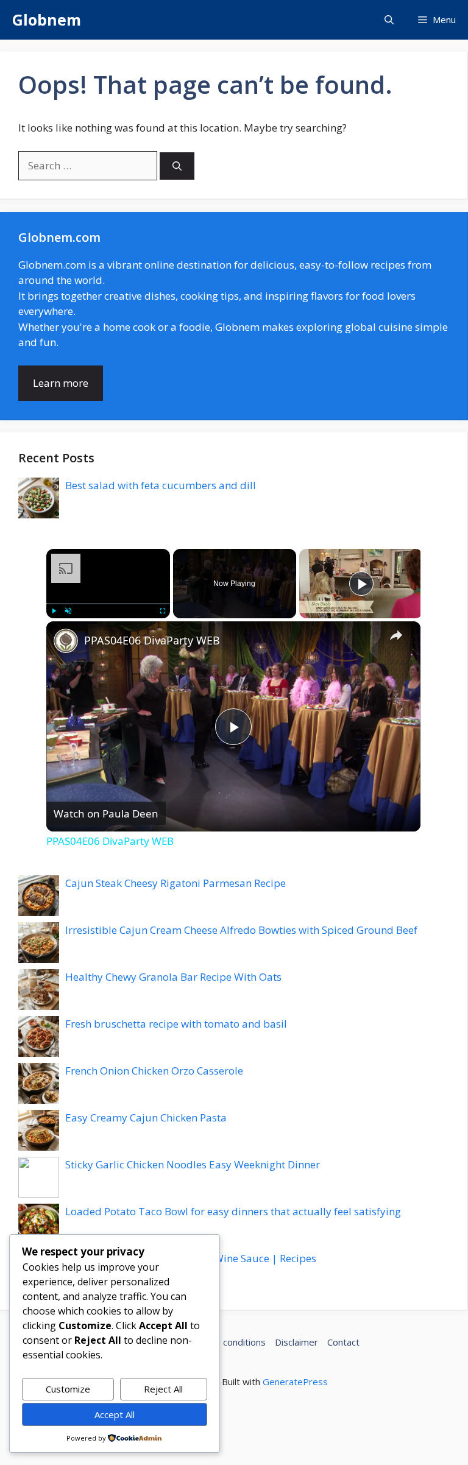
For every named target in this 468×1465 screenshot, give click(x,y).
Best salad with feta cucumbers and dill (160, 485)
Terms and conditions (220, 1342)
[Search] (177, 166)
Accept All (114, 1414)
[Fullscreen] (162, 610)
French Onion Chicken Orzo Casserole (154, 1071)
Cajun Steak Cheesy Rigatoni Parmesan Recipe (175, 883)
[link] (66, 641)
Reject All (163, 1389)
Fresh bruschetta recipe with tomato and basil (176, 1024)
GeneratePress (295, 1381)
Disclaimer (296, 1342)
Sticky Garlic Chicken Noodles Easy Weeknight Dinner (192, 1164)
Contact (343, 1342)
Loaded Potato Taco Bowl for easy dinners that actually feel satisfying (233, 1211)
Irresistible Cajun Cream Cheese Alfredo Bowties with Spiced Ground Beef (241, 930)
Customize (68, 1389)
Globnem (46, 19)
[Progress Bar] (108, 603)
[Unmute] (68, 610)
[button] (389, 20)
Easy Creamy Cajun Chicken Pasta (146, 1117)
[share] (396, 635)
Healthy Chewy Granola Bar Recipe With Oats (173, 977)
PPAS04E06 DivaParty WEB (152, 640)
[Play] (53, 610)
